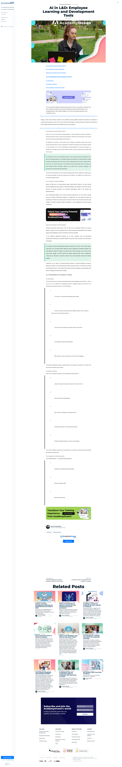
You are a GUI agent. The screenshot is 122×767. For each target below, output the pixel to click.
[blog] (7, 3)
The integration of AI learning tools (55, 87)
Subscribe (85, 714)
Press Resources (91, 731)
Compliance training (51, 84)
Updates (3, 19)
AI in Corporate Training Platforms (55, 69)
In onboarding (50, 80)
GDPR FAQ (55, 757)
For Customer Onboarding (7, 9)
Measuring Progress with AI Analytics (56, 72)
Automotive (58, 734)
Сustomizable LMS (76, 739)
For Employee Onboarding (7, 7)
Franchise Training (59, 731)
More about (7, 759)
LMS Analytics (75, 734)
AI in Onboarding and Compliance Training (59, 76)
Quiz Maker (74, 742)
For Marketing (4, 12)
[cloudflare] (50, 761)
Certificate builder (76, 736)
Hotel (56, 743)
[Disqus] (68, 561)
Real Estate (57, 736)
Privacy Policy (48, 757)
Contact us (89, 738)
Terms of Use (41, 757)
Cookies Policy (62, 757)
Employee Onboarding (44, 735)
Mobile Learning (43, 741)
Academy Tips (4, 17)
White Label (42, 738)
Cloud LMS (74, 731)
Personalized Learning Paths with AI (56, 66)
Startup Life (3, 21)
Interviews (3, 14)
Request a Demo (7, 757)
